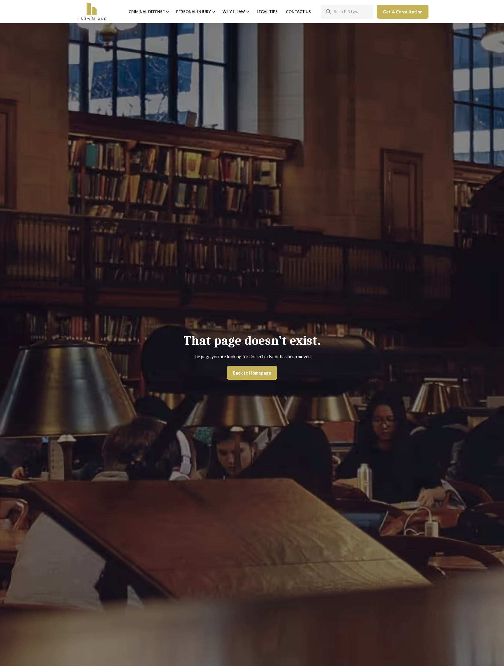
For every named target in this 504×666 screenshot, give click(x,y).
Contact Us (298, 11)
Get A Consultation (403, 11)
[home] (91, 11)
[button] (148, 11)
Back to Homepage (252, 372)
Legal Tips (267, 11)
